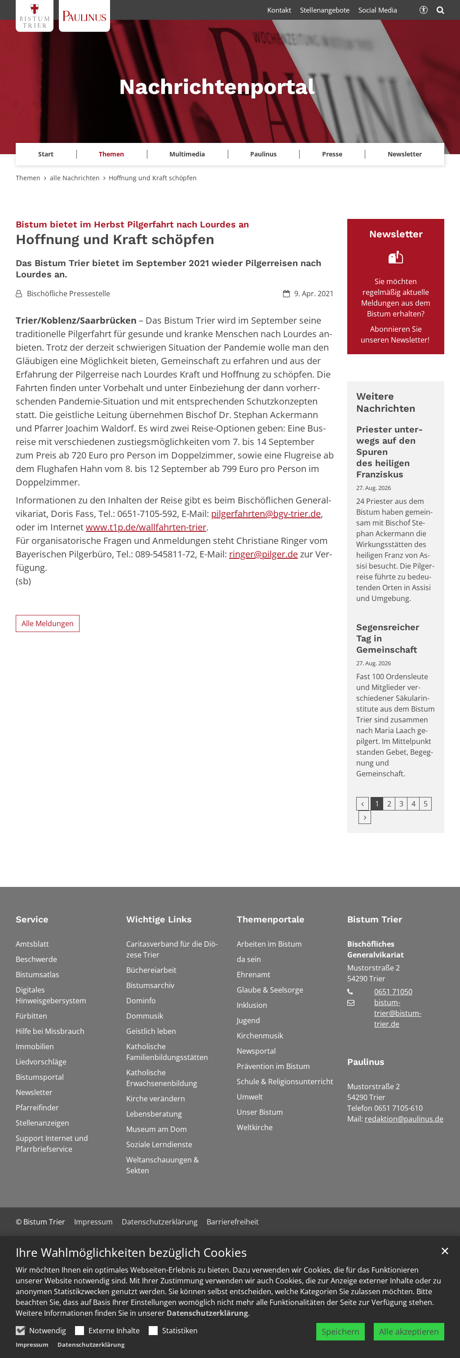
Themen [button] (111, 154)
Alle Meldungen (48, 623)
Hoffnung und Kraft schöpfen (153, 178)
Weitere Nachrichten (386, 402)
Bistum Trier (374, 919)
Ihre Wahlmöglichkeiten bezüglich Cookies (131, 1252)
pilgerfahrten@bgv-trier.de (266, 514)
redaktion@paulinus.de (404, 1119)
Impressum (32, 1344)
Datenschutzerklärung (207, 1313)
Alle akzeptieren (409, 1331)
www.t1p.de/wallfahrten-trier (146, 527)
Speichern (340, 1331)
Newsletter (405, 154)
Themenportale (271, 919)
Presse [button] (332, 154)
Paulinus (366, 1061)
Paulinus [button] (263, 154)
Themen (28, 178)
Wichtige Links (159, 919)
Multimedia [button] (187, 154)
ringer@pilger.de (263, 554)
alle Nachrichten (75, 178)
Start (45, 154)
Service (32, 919)
